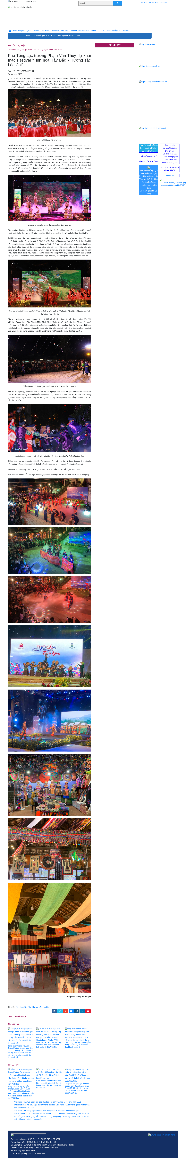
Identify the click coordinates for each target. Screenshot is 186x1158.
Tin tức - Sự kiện (16, 45)
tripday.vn (170, 175)
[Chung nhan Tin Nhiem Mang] (161, 1134)
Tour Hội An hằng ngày (148, 176)
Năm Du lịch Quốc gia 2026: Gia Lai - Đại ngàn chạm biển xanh (53, 35)
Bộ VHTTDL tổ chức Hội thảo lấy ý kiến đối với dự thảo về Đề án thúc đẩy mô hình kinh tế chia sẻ (48, 1084)
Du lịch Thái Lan (170, 154)
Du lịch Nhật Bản (170, 160)
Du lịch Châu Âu (170, 148)
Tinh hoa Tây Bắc (23, 1007)
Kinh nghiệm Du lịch (148, 148)
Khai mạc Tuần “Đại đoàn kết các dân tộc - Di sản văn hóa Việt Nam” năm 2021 (47, 1102)
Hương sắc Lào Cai (40, 1007)
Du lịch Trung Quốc (170, 157)
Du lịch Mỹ (169, 151)
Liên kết (143, 2)
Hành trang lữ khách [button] (79, 30)
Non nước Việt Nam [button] (59, 30)
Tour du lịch (170, 145)
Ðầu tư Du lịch (97, 30)
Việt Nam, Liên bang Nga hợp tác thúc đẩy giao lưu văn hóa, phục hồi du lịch (46, 1111)
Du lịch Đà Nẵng (148, 151)
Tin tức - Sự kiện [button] (41, 30)
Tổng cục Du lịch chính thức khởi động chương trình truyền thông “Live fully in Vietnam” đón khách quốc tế (78, 1043)
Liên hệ (163, 2)
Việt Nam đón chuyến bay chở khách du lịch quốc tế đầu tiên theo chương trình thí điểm (51, 1113)
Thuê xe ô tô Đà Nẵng (148, 179)
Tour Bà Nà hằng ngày (148, 170)
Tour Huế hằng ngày (148, 173)
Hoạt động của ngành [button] (22, 30)
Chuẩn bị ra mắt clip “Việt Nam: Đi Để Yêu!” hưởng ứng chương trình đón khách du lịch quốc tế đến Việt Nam (48, 1043)
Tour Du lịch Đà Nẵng (149, 145)
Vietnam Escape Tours (148, 161)
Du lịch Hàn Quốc (169, 162)
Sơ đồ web (153, 2)
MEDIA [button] (125, 30)
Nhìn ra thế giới (113, 30)
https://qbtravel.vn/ (149, 156)
